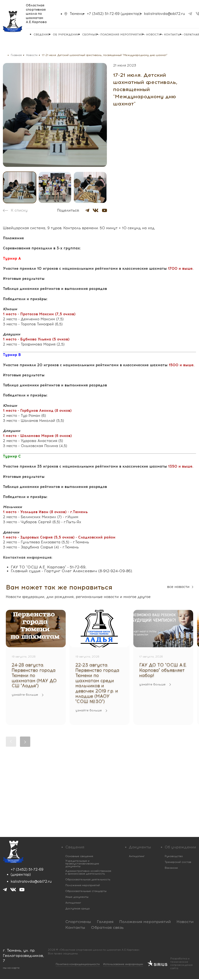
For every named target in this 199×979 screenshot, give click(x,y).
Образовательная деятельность (87, 879)
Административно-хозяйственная (88, 872)
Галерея (105, 922)
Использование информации (123, 964)
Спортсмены (78, 922)
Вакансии (171, 868)
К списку (19, 210)
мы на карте (11, 968)
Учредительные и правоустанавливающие (82, 864)
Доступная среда (77, 908)
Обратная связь (107, 927)
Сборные (89, 34)
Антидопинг (73, 902)
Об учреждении (66, 34)
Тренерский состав (178, 862)
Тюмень (77, 13)
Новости (153, 34)
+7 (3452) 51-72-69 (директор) (114, 13)
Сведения (42, 34)
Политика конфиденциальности (78, 964)
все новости (178, 586)
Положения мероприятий (121, 34)
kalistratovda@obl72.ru (164, 13)
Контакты (172, 34)
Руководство (174, 856)
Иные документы (76, 897)
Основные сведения (79, 856)
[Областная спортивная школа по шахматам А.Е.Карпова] (12, 21)
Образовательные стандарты (85, 891)
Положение (13, 238)
